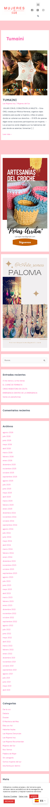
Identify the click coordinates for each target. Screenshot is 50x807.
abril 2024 (7, 545)
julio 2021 (6, 678)
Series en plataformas (12, 397)
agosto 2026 (8, 432)
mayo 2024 (7, 541)
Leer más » (7, 134)
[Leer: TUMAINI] (25, 73)
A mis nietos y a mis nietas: (14, 381)
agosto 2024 (8, 529)
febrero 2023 (8, 601)
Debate (6, 713)
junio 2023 (7, 585)
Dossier (6, 717)
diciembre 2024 (9, 513)
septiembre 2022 (10, 621)
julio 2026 (7, 436)
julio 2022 (6, 629)
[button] (38, 4)
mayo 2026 (7, 444)
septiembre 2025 (10, 477)
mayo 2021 (7, 686)
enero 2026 (7, 460)
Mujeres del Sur (9, 746)
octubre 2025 (8, 473)
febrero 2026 (8, 457)
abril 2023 (7, 593)
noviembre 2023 (9, 565)
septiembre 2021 (10, 670)
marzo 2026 (7, 452)
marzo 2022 (7, 646)
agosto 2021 (8, 674)
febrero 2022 (8, 650)
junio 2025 (7, 489)
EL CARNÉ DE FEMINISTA (12, 385)
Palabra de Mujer (9, 754)
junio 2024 (7, 537)
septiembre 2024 (10, 525)
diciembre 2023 (9, 561)
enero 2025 (7, 509)
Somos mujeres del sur (12, 762)
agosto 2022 (8, 625)
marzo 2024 (8, 549)
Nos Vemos (7, 750)
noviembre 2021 (9, 662)
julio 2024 (7, 533)
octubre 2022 (8, 617)
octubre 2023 (8, 569)
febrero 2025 (8, 505)
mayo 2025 (7, 493)
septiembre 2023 (10, 573)
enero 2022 (7, 654)
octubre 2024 (8, 521)
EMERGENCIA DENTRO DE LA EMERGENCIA (20, 393)
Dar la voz (7, 709)
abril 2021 (6, 690)
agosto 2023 (8, 577)
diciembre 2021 (9, 658)
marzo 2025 (7, 501)
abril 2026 (7, 448)
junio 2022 (7, 633)
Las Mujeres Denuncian (12, 733)
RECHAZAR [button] (9, 801)
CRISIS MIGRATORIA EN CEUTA (15, 389)
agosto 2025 (8, 481)
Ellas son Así (7, 726)
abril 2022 (7, 642)
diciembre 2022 (9, 609)
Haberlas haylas (9, 729)
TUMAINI (10, 100)
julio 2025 (7, 485)
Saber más (23, 796)
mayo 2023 (7, 589)
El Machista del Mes (11, 721)
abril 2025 (7, 497)
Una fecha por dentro (11, 766)
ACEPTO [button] (34, 796)
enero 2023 (7, 605)
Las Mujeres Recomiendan (13, 742)
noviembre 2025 (9, 469)
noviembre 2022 (9, 613)
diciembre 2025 (9, 464)
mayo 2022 (7, 638)
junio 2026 (7, 440)
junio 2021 (7, 682)
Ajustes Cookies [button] (10, 796)
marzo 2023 (7, 597)
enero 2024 (7, 557)
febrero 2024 (8, 553)
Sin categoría (8, 758)
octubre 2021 (8, 666)
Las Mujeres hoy (9, 103)
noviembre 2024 (9, 517)
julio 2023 (7, 581)
